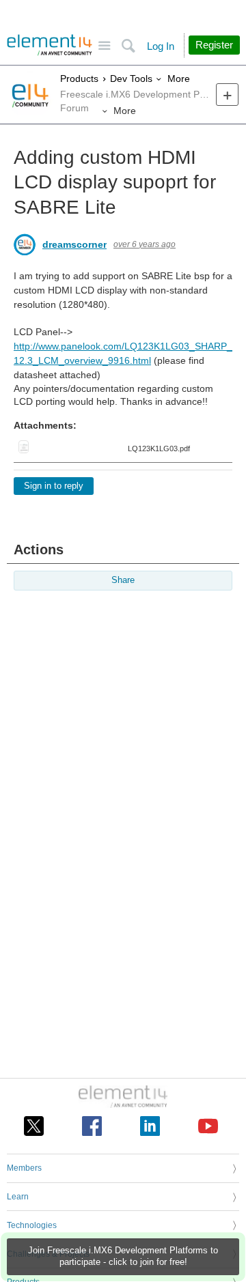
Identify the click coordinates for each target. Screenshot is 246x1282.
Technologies (32, 1225)
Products (79, 78)
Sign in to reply (53, 486)
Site (104, 46)
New (227, 94)
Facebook (92, 1126)
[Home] (49, 45)
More (178, 78)
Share (123, 580)
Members (24, 1168)
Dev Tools (131, 78)
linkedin (150, 1126)
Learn (18, 1197)
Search (128, 46)
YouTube (208, 1126)
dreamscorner (74, 244)
